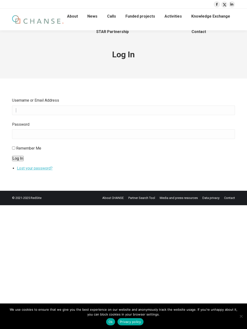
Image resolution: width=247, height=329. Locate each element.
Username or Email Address (35, 100)
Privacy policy (130, 322)
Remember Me (28, 148)
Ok (111, 322)
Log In (18, 158)
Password (20, 124)
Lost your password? (35, 168)
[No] (241, 316)
